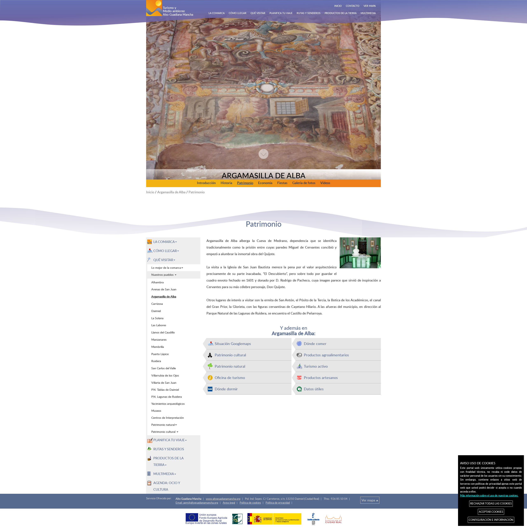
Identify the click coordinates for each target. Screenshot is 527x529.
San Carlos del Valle (163, 368)
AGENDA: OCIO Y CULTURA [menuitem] (166, 486)
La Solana (157, 318)
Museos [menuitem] (156, 411)
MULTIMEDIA (368, 13)
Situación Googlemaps (233, 343)
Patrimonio (245, 183)
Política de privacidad (278, 502)
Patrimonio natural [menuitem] (163, 425)
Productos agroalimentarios (326, 354)
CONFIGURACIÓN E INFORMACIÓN (491, 520)
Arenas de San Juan (163, 289)
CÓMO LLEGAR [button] (165, 251)
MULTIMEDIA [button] (163, 474)
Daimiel (156, 311)
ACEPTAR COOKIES (491, 512)
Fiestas (282, 183)
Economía (265, 183)
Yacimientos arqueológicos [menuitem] (168, 404)
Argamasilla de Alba (171, 192)
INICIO (338, 5)
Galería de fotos (303, 183)
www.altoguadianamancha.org (223, 499)
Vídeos (325, 183)
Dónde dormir (226, 388)
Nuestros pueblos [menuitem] (162, 275)
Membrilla (157, 347)
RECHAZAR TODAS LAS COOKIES (491, 503)
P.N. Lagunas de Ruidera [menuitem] (166, 397)
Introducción (206, 183)
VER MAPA (370, 5)
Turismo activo (316, 366)
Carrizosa (157, 303)
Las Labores (158, 325)
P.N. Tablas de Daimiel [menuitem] (165, 390)
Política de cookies (250, 502)
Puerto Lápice (160, 354)
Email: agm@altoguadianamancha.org (197, 502)
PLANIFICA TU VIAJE (281, 13)
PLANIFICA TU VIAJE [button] (169, 440)
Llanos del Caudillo (163, 332)
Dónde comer (315, 343)
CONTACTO (352, 5)
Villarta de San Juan (163, 382)
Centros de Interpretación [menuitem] (167, 418)
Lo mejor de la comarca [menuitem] (166, 268)
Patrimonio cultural (230, 354)
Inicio (150, 192)
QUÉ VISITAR (258, 13)
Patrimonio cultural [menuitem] (163, 432)
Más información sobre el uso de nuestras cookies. (489, 495)
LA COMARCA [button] (164, 241)
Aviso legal (229, 502)
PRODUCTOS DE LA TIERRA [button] (168, 461)
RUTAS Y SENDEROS (309, 13)
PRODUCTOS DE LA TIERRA (341, 13)
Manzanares (159, 339)
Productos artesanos (321, 377)
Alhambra (157, 282)
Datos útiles (314, 388)
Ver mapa (368, 500)
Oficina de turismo (230, 377)
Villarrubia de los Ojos (165, 375)
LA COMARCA (217, 13)
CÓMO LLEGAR (237, 13)
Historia (226, 183)
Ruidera (156, 361)
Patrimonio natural (230, 366)
